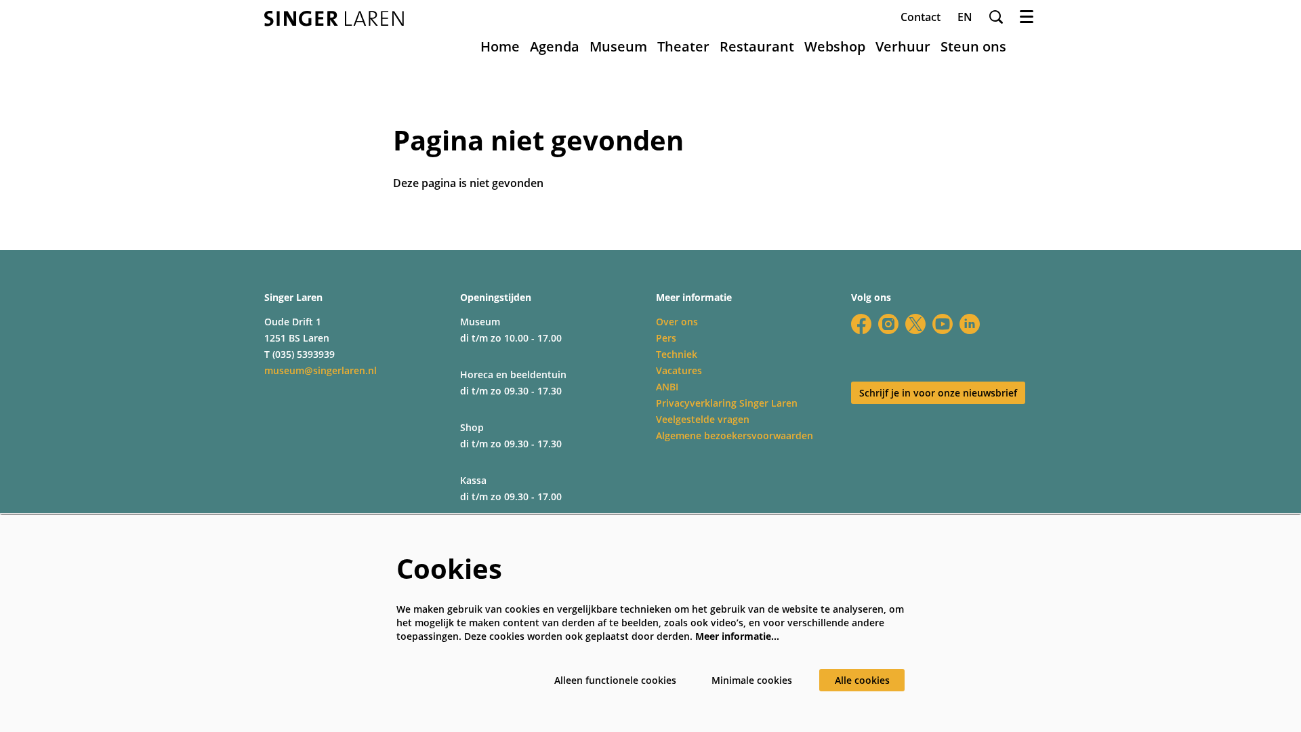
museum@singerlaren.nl (320, 370)
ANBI (667, 386)
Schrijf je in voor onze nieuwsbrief (938, 392)
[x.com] (915, 324)
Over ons (677, 321)
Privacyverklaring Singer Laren (727, 402)
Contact (921, 16)
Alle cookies (862, 680)
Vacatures (679, 370)
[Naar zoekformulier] (996, 17)
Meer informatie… (737, 636)
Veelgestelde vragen (702, 419)
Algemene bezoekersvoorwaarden (734, 435)
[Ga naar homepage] (334, 18)
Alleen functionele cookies (615, 680)
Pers (666, 337)
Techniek (676, 354)
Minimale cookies (751, 680)
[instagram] (888, 324)
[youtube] (942, 324)
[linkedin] (969, 324)
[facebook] (861, 324)
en (964, 17)
